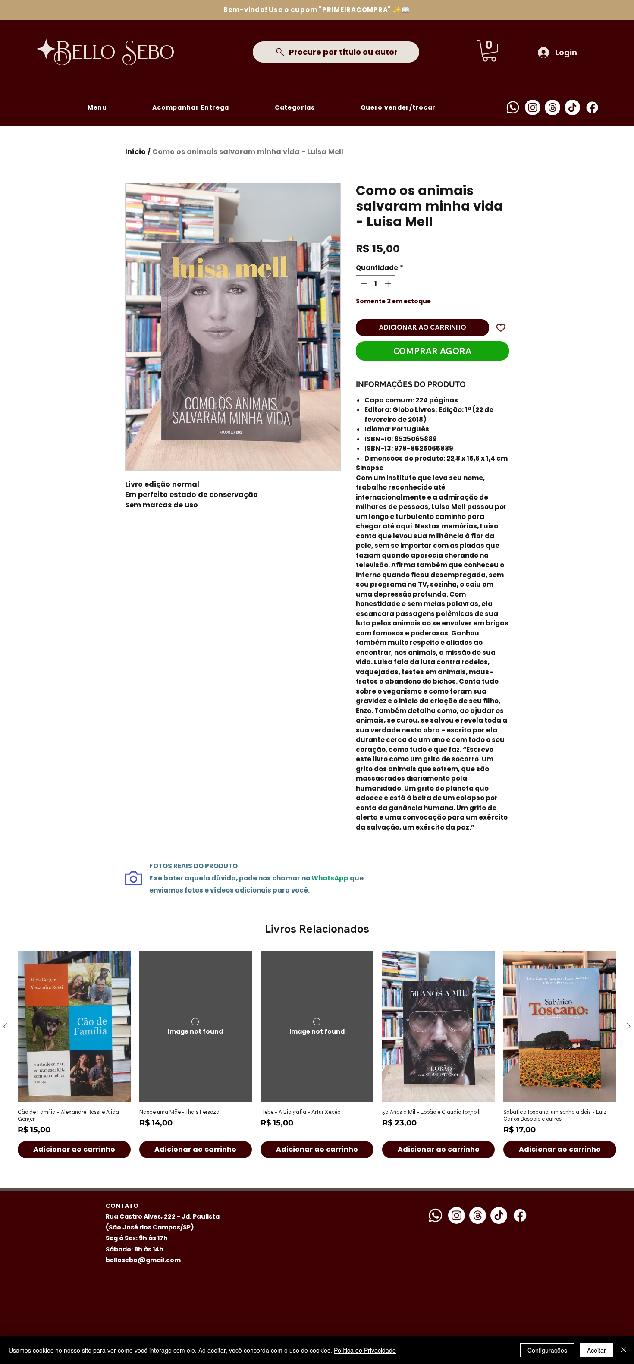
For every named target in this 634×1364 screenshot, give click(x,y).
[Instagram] (532, 107)
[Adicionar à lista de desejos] (501, 327)
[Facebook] (592, 107)
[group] (317, 1055)
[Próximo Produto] (629, 1026)
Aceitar (596, 1350)
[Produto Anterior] (5, 1026)
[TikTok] (572, 107)
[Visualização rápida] (74, 1026)
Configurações (547, 1350)
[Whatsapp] (513, 107)
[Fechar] (623, 1350)
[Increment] (389, 284)
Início (135, 152)
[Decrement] (363, 284)
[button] (489, 51)
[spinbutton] (376, 284)
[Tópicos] (552, 107)
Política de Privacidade (365, 1350)
